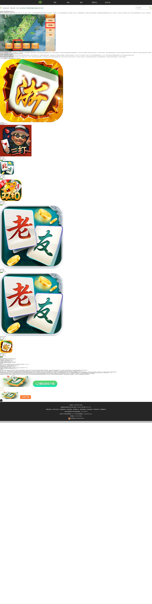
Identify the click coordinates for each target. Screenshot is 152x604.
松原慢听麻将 (2, 269)
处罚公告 (107, 2)
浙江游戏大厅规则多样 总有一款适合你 (6, 358)
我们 (81, 2)
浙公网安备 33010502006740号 (77, 418)
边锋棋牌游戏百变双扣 (3, 353)
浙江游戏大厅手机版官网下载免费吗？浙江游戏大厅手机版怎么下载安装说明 (12, 367)
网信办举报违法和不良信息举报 (71, 411)
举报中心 (94, 2)
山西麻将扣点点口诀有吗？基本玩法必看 (6, 368)
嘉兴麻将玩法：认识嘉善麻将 (4, 360)
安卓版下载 (2, 123)
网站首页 (12, 8)
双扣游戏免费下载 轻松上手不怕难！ (5, 359)
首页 (55, 2)
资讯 (68, 2)
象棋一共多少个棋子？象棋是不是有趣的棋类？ (7, 365)
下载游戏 (1, 160)
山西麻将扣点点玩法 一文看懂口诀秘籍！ (6, 366)
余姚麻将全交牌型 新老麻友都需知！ (5, 362)
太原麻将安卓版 (2, 175)
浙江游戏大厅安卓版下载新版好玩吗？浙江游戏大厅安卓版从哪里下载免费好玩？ (12, 364)
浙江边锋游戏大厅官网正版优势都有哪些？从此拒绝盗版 (11, 58)
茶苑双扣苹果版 (2, 201)
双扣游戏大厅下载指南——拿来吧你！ (6, 361)
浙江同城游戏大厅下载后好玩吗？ (8, 57)
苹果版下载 (5, 123)
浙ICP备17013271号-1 (86, 407)
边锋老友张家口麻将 (3, 336)
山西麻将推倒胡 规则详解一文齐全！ (5, 372)
